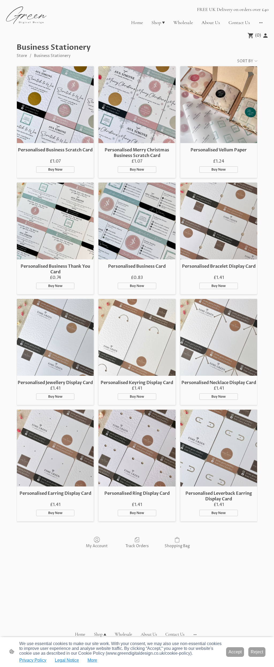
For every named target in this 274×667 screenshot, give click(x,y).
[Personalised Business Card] (136, 221)
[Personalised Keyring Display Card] (136, 337)
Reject (257, 652)
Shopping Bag (177, 546)
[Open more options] (261, 22)
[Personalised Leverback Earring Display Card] (218, 448)
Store (22, 55)
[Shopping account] (265, 35)
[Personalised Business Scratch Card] (55, 104)
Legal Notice (67, 660)
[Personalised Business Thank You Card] (55, 221)
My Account (97, 546)
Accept (235, 652)
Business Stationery (52, 55)
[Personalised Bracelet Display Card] (218, 221)
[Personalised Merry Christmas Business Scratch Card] (136, 104)
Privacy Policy (32, 660)
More (92, 660)
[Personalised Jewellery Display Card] (55, 337)
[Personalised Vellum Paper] (218, 104)
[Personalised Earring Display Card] (55, 448)
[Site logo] (26, 15)
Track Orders (137, 546)
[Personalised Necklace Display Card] (218, 337)
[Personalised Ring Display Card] (136, 448)
